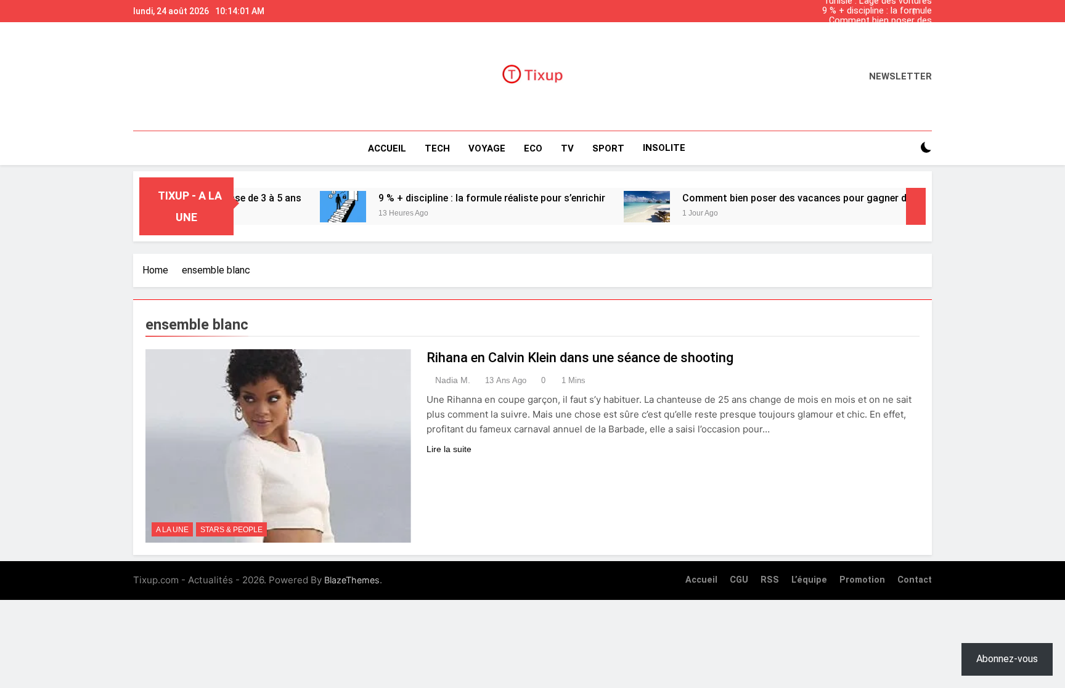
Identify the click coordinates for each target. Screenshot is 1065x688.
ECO (533, 148)
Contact (914, 580)
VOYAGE (486, 148)
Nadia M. (452, 380)
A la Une (172, 529)
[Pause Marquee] (916, 206)
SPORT (608, 148)
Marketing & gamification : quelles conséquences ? (863, 31)
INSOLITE (664, 147)
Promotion (862, 580)
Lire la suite (448, 449)
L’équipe (809, 580)
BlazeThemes (352, 580)
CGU (739, 580)
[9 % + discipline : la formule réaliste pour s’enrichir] (323, 206)
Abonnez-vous (1007, 659)
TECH (437, 148)
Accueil (387, 148)
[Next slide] (926, 8)
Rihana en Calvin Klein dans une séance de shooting (579, 357)
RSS (770, 580)
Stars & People (231, 529)
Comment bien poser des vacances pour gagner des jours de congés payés (867, 21)
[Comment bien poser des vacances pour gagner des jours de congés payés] (627, 206)
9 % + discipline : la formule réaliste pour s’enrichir (877, 11)
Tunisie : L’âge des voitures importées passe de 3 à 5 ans (871, 41)
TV (567, 148)
